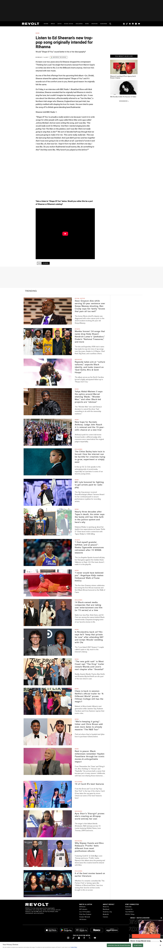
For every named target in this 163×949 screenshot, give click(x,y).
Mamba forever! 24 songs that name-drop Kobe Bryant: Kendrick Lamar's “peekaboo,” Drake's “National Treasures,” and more (90, 336)
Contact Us (129, 909)
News (87, 23)
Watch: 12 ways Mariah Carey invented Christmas (140, 941)
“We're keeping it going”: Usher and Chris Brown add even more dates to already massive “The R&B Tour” (89, 725)
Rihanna (45, 263)
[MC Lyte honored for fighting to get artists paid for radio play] (48, 492)
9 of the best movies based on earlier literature (90, 874)
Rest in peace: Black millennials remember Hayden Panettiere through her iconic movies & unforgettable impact (90, 756)
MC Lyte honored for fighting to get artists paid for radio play (89, 485)
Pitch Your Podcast (85, 914)
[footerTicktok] (73, 939)
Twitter (136, 23)
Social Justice (68, 23)
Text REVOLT (129, 912)
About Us (106, 907)
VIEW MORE (123, 101)
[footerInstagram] (68, 939)
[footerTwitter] (90, 939)
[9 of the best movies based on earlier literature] (48, 883)
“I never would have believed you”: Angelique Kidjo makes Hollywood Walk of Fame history (89, 576)
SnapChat (130, 23)
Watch (53, 23)
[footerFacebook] (84, 939)
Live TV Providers (84, 912)
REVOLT (40, 57)
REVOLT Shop (129, 914)
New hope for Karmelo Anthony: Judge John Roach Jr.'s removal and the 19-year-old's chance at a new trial (90, 426)
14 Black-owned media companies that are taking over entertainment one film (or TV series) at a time (88, 606)
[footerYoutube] (95, 939)
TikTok (127, 23)
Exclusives (79, 23)
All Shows (82, 907)
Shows (46, 23)
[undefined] (124, 67)
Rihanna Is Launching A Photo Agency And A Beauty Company (123, 77)
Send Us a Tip (107, 912)
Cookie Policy (73, 947)
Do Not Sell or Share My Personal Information (119, 945)
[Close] (160, 945)
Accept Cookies (138, 945)
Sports (77, 329)
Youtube (139, 23)
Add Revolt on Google (59, 57)
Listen (59, 23)
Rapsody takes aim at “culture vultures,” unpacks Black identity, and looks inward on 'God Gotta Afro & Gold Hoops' (90, 367)
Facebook (133, 23)
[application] (146, 929)
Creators (94, 23)
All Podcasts (83, 909)
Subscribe (103, 23)
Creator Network (84, 917)
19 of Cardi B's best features (89, 784)
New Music (78, 359)
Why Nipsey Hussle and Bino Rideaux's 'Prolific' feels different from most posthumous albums (89, 847)
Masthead (106, 909)
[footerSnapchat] (79, 939)
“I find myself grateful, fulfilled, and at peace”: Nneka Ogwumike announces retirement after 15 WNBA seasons (89, 547)
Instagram (124, 23)
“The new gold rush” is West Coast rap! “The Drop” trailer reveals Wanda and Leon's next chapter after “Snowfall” (89, 665)
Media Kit (106, 914)
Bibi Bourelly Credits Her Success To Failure (123, 97)
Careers (105, 917)
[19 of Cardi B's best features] (48, 794)
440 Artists (82, 919)
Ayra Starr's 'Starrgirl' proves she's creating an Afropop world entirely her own (89, 816)
